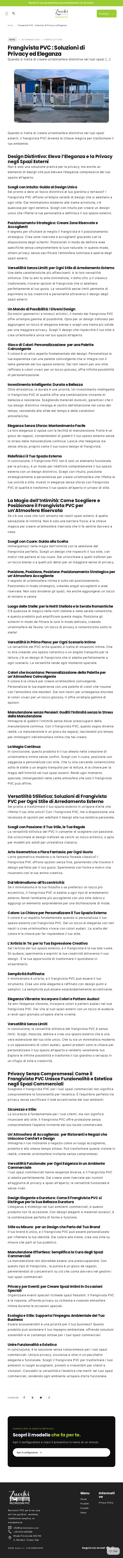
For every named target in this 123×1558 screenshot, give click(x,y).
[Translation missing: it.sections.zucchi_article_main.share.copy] (49, 1397)
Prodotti (85, 1503)
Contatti (85, 1508)
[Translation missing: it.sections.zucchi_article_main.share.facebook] (24, 1397)
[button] (6, 13)
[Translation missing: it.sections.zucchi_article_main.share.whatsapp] (41, 1397)
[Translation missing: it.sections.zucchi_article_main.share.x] (32, 1397)
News (83, 1512)
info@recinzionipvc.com (26, 1527)
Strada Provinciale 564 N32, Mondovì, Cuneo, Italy (27, 1537)
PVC (43, 138)
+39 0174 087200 (22, 1531)
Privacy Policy (106, 1502)
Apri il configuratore (29, 1452)
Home (10, 25)
